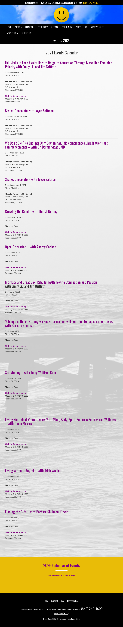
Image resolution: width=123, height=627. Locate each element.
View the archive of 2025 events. (61, 575)
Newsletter (12, 33)
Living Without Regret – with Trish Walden (33, 470)
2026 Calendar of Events (61, 565)
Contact (54, 600)
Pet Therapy (43, 27)
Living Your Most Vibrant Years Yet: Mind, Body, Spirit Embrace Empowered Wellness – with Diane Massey (60, 421)
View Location (61, 613)
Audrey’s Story (97, 27)
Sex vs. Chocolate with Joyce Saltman (29, 110)
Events (18, 27)
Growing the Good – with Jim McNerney (31, 211)
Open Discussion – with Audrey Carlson (30, 246)
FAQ (86, 27)
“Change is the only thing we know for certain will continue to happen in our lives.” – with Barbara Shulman (61, 323)
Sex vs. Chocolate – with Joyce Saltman (30, 179)
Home (9, 27)
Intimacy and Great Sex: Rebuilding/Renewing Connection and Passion (51, 282)
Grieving (54, 27)
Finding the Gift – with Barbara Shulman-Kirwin (36, 511)
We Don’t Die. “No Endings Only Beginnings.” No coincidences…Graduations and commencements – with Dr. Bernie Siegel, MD (56, 145)
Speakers (29, 27)
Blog (62, 600)
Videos (78, 27)
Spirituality (67, 27)
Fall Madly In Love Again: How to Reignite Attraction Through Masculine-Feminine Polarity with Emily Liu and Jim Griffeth (58, 64)
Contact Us (26, 33)
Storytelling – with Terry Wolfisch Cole (30, 372)
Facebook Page (73, 600)
